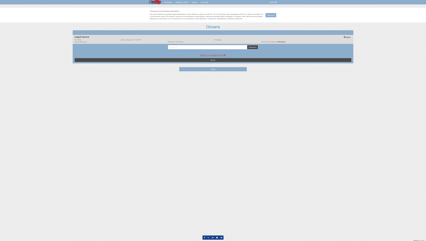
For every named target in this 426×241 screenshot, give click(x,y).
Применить (252, 47)
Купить (213, 60)
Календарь (168, 2)
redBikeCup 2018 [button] (181, 2)
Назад (213, 69)
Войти (272, 2)
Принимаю (271, 15)
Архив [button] (194, 2)
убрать (348, 37)
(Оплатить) (282, 42)
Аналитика (204, 2)
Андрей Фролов (81, 37)
